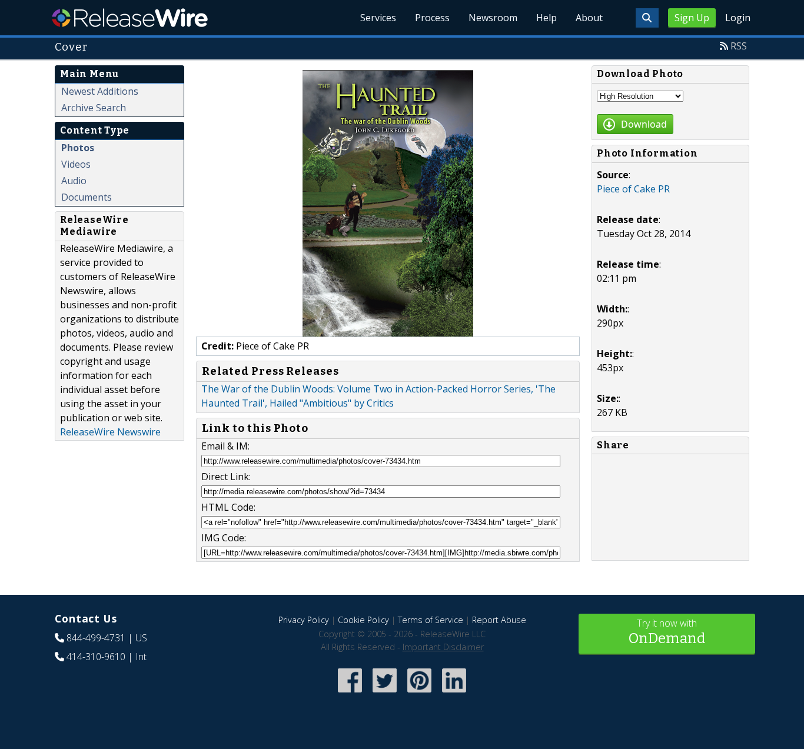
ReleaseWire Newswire (110, 431)
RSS (738, 45)
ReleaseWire (130, 17)
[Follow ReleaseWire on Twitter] (384, 693)
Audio (74, 180)
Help (546, 17)
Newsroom (493, 17)
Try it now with (667, 632)
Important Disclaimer (443, 647)
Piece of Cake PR (633, 188)
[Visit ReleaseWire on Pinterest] (419, 693)
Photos (77, 147)
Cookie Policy (363, 619)
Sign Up (692, 17)
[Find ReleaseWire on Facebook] (350, 693)
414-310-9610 (96, 656)
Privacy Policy (303, 619)
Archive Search (93, 107)
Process (432, 17)
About (589, 17)
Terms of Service (430, 619)
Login (737, 17)
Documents (86, 197)
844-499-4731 (96, 637)
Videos (76, 164)
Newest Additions (99, 91)
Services (378, 17)
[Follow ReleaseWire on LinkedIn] (454, 693)
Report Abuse (499, 619)
